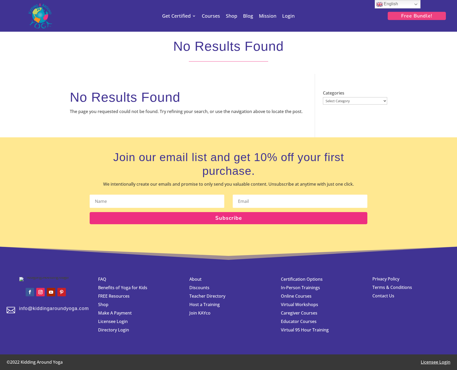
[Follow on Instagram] (40, 292)
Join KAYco (200, 313)
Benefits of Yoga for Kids (122, 288)
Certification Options (302, 279)
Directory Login (113, 330)
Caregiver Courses (299, 313)
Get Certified (176, 16)
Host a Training (204, 304)
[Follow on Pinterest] (61, 292)
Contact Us (383, 296)
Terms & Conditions (392, 287)
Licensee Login (113, 321)
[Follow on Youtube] (51, 292)
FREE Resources (114, 296)
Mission (267, 16)
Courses (211, 16)
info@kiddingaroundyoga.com (54, 308)
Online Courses (296, 296)
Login (288, 16)
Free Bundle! (416, 16)
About (195, 279)
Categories (333, 93)
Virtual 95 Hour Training (305, 330)
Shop (231, 16)
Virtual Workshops (299, 304)
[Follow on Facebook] (30, 292)
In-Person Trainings (300, 288)
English (390, 4)
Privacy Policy (385, 279)
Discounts (199, 288)
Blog (248, 16)
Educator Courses (299, 321)
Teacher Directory (207, 296)
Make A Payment (115, 313)
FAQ (102, 279)
